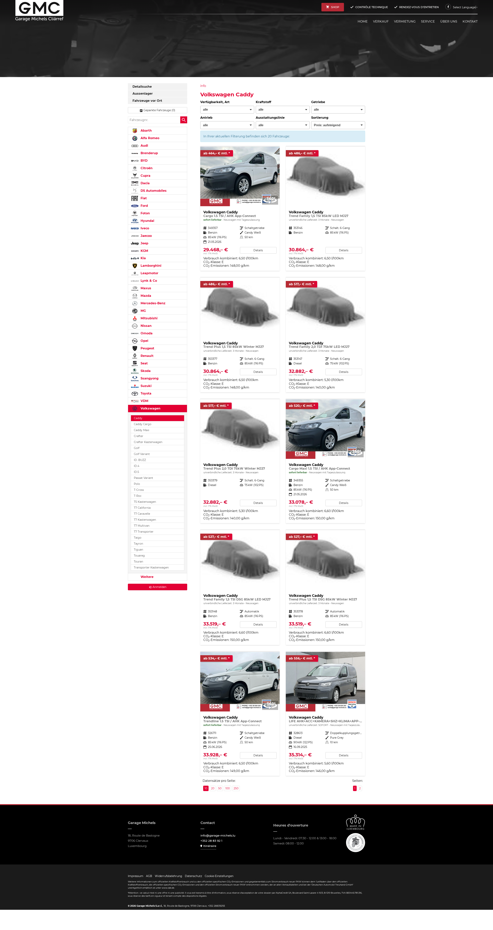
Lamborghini (150, 265)
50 (219, 788)
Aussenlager (142, 93)
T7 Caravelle (142, 513)
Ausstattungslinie (270, 117)
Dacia (145, 183)
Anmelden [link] (159, 587)
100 (227, 788)
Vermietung (405, 21)
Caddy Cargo (142, 424)
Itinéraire (209, 846)
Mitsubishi (149, 318)
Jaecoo (146, 236)
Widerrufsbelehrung (168, 876)
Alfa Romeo (149, 138)
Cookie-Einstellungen (219, 876)
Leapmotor (149, 273)
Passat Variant (143, 478)
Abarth (146, 130)
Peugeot (147, 348)
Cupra (145, 175)
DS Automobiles (153, 191)
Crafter (138, 436)
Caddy (138, 418)
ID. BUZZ (140, 460)
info (203, 86)
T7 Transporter (143, 531)
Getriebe (318, 102)
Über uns (448, 21)
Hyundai (147, 221)
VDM (144, 401)
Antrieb (206, 117)
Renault (146, 356)
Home (363, 21)
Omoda (146, 333)
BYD (144, 160)
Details (258, 250)
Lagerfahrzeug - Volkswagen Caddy (240, 209)
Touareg (139, 555)
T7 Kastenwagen (145, 519)
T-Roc (138, 496)
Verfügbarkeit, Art (215, 102)
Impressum (135, 876)
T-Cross (139, 490)
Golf (136, 448)
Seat (144, 363)
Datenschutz (193, 876)
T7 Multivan (141, 525)
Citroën (146, 168)
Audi (144, 145)
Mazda (145, 296)
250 (236, 788)
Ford (144, 206)
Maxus (145, 288)
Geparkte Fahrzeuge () (159, 110)
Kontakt (470, 21)
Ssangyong (149, 378)
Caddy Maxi (141, 430)
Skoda (145, 371)
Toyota (145, 393)
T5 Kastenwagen (145, 502)
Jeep (144, 243)
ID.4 (136, 466)
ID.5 (136, 472)
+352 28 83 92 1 (211, 841)
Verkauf (381, 21)
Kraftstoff (263, 102)
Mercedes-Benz (152, 303)
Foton (145, 213)
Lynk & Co (148, 281)
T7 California (142, 508)
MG (143, 311)
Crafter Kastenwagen (148, 442)
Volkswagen (150, 408)
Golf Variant (142, 454)
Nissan (146, 326)
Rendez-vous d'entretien (419, 7)
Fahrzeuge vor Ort (147, 101)
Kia (143, 258)
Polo (137, 484)
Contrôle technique (371, 7)
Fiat (143, 198)
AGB (149, 876)
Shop (335, 7)
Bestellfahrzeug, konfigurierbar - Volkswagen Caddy (325, 209)
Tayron (138, 543)
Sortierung (319, 117)
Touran (138, 561)
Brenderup (149, 153)
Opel (144, 341)
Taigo (137, 537)
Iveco (144, 228)
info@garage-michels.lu (217, 835)
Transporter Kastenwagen (151, 567)
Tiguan (138, 549)
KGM (144, 251)
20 (212, 788)
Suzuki (146, 386)
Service (428, 21)
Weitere (146, 577)
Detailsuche (142, 86)
